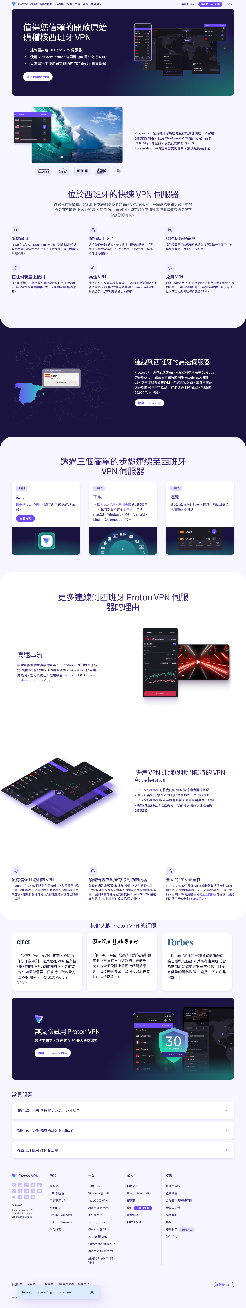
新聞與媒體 (173, 1207)
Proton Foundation (139, 1193)
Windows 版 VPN (99, 1193)
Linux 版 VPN (96, 1222)
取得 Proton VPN (210, 4)
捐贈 (169, 1222)
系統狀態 (17, 1284)
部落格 (131, 1200)
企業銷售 (171, 1193)
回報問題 (47, 1284)
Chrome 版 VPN (98, 1229)
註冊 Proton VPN (28, 504)
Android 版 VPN (98, 1207)
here (68, 1292)
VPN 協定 (198, 898)
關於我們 (133, 1186)
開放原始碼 (134, 1222)
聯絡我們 (171, 1215)
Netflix (68, 675)
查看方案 (25, 518)
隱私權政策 (17, 1297)
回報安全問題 (65, 1284)
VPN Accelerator (146, 790)
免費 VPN (55, 1186)
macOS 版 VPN (98, 1200)
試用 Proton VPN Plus (52, 1053)
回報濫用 (32, 1284)
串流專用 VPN (58, 1200)
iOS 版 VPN (95, 1215)
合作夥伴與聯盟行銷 (179, 1200)
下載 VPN (94, 1186)
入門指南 (55, 1229)
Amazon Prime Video (36, 680)
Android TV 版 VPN (100, 1251)
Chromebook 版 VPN (101, 1243)
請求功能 (83, 1284)
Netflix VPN (57, 1207)
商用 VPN (96, 4)
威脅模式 (133, 1215)
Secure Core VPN (61, 1215)
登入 (229, 4)
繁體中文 (224, 1284)
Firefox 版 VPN (97, 1236)
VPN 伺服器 (57, 1193)
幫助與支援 (173, 1186)
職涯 (130, 1207)
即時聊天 (171, 1229)
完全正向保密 (208, 894)
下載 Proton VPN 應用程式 (112, 504)
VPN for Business (61, 1222)
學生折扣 (171, 1236)
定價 (69, 4)
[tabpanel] (123, 963)
